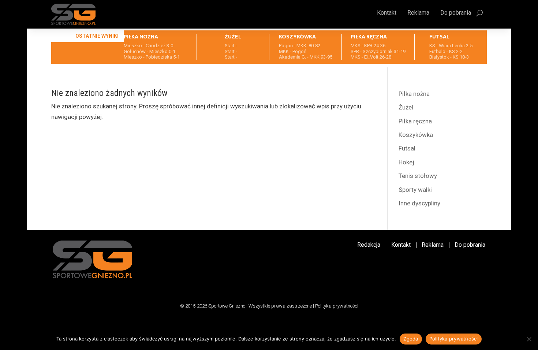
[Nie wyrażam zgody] (529, 339)
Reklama (418, 13)
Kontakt (386, 13)
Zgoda (410, 339)
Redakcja (368, 245)
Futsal (407, 148)
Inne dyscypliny (419, 203)
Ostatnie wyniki (97, 36)
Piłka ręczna (415, 121)
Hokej (406, 162)
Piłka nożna (414, 93)
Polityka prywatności (336, 306)
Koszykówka (416, 134)
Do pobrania (455, 13)
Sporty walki (415, 189)
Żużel (406, 107)
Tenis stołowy (418, 175)
